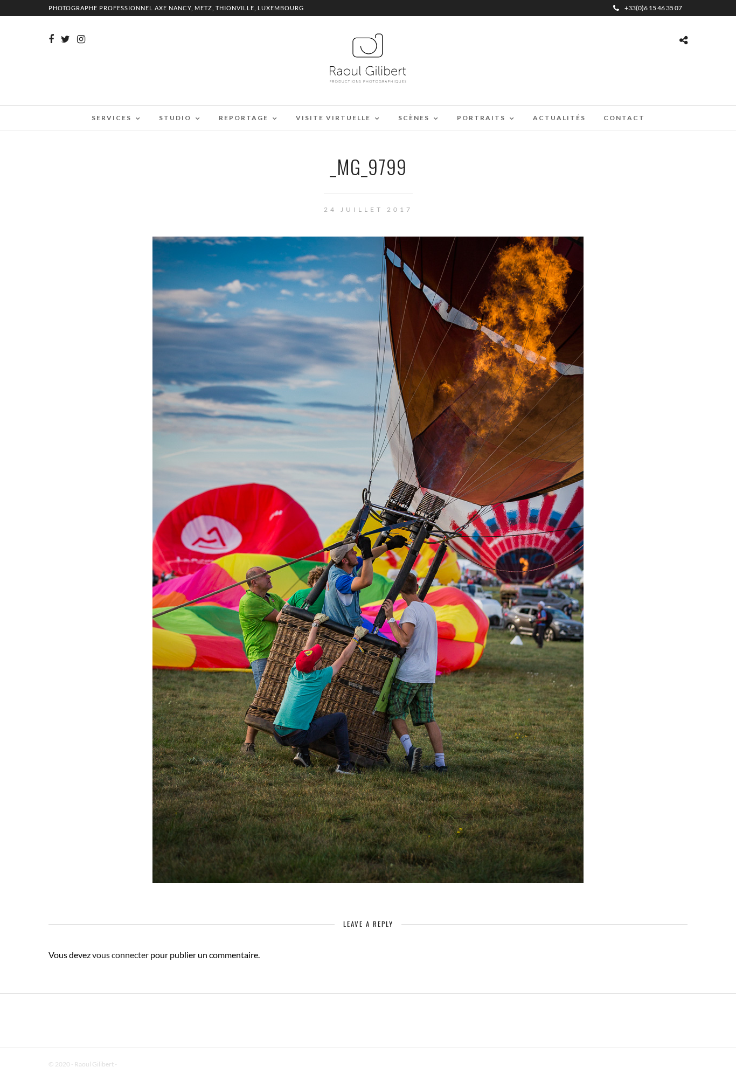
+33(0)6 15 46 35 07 (653, 8)
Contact (624, 118)
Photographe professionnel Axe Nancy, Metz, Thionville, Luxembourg (176, 7)
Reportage (243, 118)
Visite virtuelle (333, 118)
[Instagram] (81, 39)
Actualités (559, 118)
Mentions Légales (142, 1064)
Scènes (413, 118)
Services (111, 118)
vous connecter (120, 955)
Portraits (481, 118)
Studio (175, 118)
